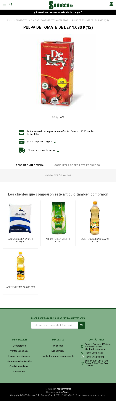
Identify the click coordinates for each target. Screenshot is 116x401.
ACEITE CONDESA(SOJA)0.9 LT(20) (95, 240)
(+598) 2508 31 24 (94, 353)
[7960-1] (20, 217)
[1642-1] (20, 266)
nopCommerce (64, 389)
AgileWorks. (64, 392)
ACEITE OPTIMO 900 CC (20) (20, 287)
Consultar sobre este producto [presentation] (77, 165)
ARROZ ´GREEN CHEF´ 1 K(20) (58, 240)
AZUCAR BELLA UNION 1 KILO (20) (20, 240)
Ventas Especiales (19, 351)
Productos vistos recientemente (58, 356)
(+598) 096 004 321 (94, 357)
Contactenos (19, 345)
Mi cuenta (58, 345)
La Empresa (19, 371)
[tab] (31, 165)
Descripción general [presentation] (30, 165)
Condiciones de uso (19, 366)
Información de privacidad (19, 361)
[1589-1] (58, 217)
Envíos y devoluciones (19, 356)
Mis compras (58, 351)
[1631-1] (95, 217)
